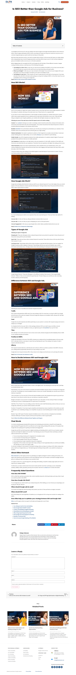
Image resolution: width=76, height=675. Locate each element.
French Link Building (11, 650)
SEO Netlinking (26, 654)
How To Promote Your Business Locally (23, 354)
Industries (33, 2)
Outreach (28, 2)
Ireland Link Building (11, 655)
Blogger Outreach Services (43, 650)
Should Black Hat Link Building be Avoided (24, 511)
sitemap (39, 134)
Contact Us (40, 655)
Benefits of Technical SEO (20, 516)
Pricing (38, 2)
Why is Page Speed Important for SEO (22, 513)
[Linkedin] (62, 667)
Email (12, 575)
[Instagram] (59, 667)
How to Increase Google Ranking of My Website (25, 518)
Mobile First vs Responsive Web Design (23, 226)
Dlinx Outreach (15, 455)
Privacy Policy (28, 671)
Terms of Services (38, 671)
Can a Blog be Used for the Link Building (23, 506)
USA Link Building (11, 652)
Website (13, 579)
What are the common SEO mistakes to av (24, 79)
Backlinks (18, 128)
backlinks (47, 327)
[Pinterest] (55, 667)
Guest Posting (25, 652)
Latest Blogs (47, 2)
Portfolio (42, 2)
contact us (46, 467)
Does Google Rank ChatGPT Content (22, 507)
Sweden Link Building (11, 657)
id (35, 79)
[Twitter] (52, 667)
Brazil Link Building (11, 659)
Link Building (25, 650)
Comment (13, 556)
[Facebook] (57, 667)
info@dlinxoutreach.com (59, 660)
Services (23, 2)
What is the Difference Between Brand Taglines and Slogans (28, 418)
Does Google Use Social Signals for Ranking (24, 514)
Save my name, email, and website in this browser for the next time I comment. (28, 584)
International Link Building (28, 655)
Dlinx (12, 501)
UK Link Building (11, 654)
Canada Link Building (11, 661)
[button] (59, 1)
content (19, 123)
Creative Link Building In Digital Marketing (23, 509)
